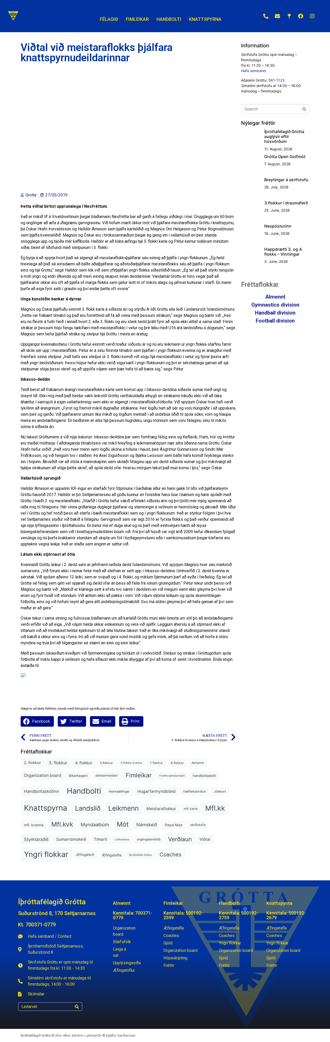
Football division (275, 321)
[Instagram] (312, 16)
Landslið (88, 808)
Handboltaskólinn (41, 791)
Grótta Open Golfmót (285, 156)
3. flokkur (58, 762)
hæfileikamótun (194, 791)
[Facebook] (300, 16)
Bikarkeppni (78, 776)
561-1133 (276, 80)
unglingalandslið (148, 839)
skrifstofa (197, 825)
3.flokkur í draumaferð (286, 202)
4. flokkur (83, 762)
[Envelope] (277, 16)
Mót (123, 824)
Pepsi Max (174, 825)
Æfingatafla (111, 855)
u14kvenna (122, 839)
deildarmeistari (106, 775)
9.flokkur (177, 763)
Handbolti (84, 790)
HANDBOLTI (168, 19)
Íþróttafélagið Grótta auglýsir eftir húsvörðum (284, 136)
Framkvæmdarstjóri (172, 775)
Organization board (42, 775)
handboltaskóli (204, 776)
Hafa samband (253, 70)
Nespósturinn (277, 226)
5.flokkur (106, 763)
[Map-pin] (289, 16)
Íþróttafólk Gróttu (140, 855)
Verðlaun (180, 839)
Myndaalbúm (95, 824)
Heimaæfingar (119, 791)
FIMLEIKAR (137, 19)
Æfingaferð (85, 855)
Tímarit (100, 839)
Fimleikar (139, 775)
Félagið (109, 19)
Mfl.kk (215, 808)
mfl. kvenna (34, 825)
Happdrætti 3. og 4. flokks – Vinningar (283, 252)
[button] (37, 721)
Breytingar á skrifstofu (286, 179)
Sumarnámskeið (71, 839)
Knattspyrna (45, 807)
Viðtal (205, 839)
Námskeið (146, 824)
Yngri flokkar (46, 854)
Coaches (171, 854)
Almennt (198, 763)
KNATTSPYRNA (205, 19)
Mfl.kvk (62, 824)
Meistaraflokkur (161, 808)
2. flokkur (32, 762)
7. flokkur (156, 763)
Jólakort (220, 791)
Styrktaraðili (36, 839)
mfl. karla (190, 809)
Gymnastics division (275, 305)
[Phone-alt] (266, 16)
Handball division (275, 313)
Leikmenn (123, 808)
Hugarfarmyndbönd (156, 791)
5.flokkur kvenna (131, 763)
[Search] (77, 1007)
